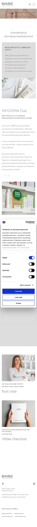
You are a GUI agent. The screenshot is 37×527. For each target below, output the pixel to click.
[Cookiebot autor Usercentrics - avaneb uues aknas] (26, 222)
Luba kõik (18, 291)
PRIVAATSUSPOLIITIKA (7, 516)
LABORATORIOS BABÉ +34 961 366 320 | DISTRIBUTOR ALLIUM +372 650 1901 (15, 496)
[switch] (32, 264)
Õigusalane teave (7, 513)
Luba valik (18, 297)
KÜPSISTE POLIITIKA (19, 513)
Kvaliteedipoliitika (20, 516)
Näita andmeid (25, 285)
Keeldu (18, 303)
